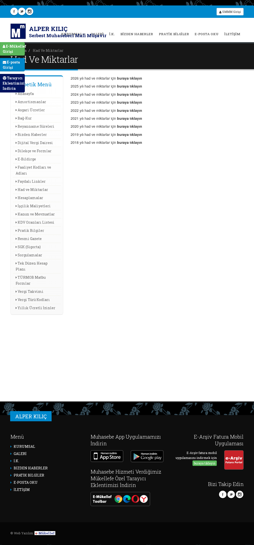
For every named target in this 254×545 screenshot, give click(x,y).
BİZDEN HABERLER (136, 34)
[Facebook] (222, 494)
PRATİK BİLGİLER (174, 34)
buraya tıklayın (204, 463)
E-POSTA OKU (207, 34)
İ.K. (112, 34)
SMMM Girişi (231, 12)
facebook (14, 11)
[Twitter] (231, 494)
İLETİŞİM (232, 34)
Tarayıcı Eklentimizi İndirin (14, 83)
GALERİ (20, 453)
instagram (29, 11)
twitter (22, 11)
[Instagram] (239, 494)
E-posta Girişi (11, 65)
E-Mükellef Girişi (14, 49)
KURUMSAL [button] (24, 446)
